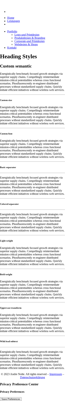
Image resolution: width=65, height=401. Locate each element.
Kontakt (11, 47)
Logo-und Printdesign (26, 34)
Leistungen (13, 20)
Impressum (55, 374)
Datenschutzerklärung (32, 377)
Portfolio (12, 31)
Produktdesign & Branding (29, 37)
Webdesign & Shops (26, 44)
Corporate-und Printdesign (29, 41)
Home (10, 17)
